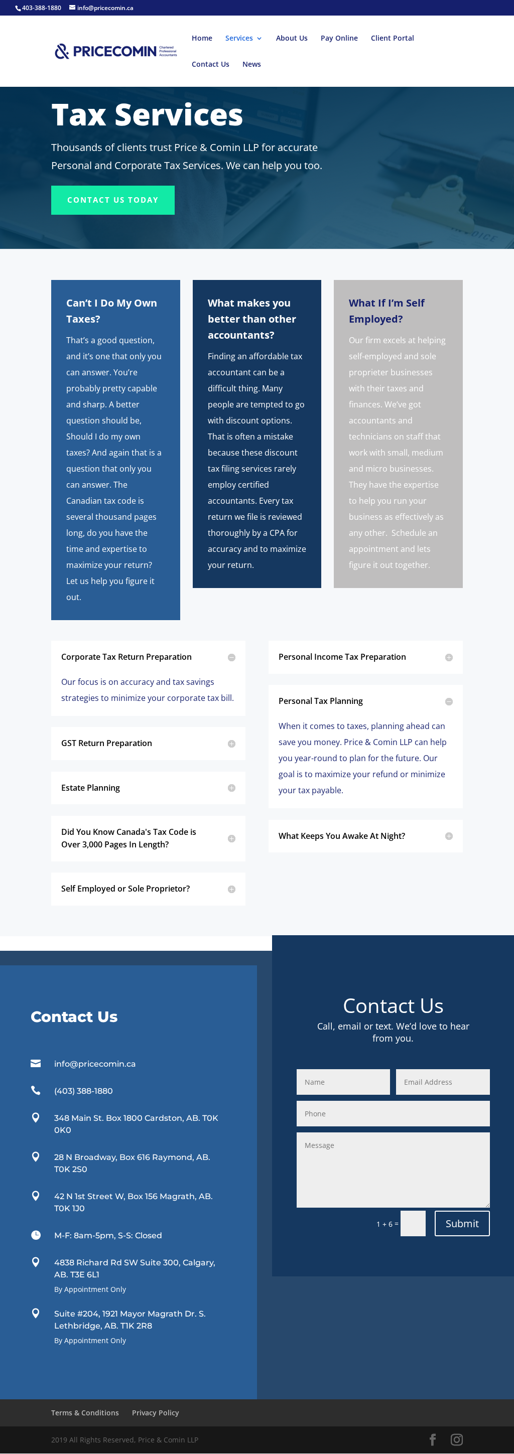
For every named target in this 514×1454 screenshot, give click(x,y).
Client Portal (392, 39)
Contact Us (210, 65)
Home (202, 39)
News (251, 65)
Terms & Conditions (85, 1412)
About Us (292, 39)
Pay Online (339, 39)
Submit (462, 1223)
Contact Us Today (113, 200)
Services (239, 39)
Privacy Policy (155, 1412)
